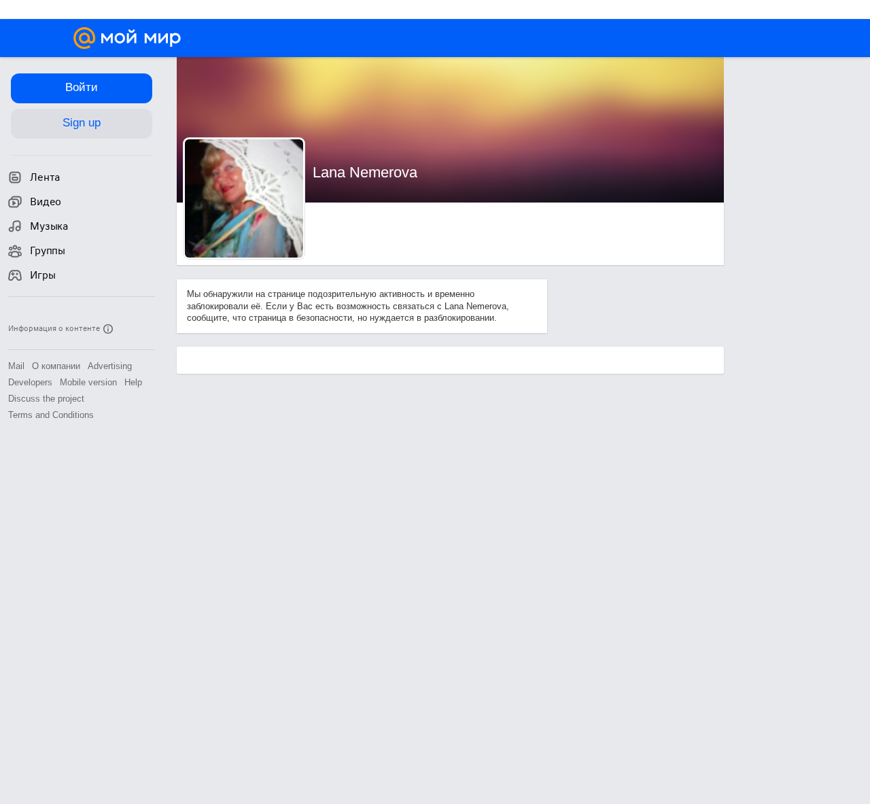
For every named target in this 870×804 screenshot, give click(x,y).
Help (133, 382)
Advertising (110, 366)
